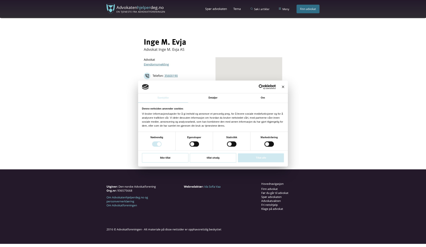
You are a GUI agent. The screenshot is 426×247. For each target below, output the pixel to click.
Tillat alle (261, 157)
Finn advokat (308, 9)
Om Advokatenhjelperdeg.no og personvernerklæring (127, 199)
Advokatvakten (271, 201)
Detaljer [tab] (213, 97)
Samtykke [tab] (163, 97)
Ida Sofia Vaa (212, 186)
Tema (237, 9)
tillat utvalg (213, 157)
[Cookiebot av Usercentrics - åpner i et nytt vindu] (261, 86)
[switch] (194, 144)
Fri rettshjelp (269, 205)
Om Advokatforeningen (121, 205)
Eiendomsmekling (156, 64)
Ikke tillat (165, 157)
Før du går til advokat (274, 193)
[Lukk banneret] (283, 87)
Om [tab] (263, 97)
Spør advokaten (216, 9)
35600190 (171, 76)
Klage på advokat (272, 209)
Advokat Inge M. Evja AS (164, 49)
